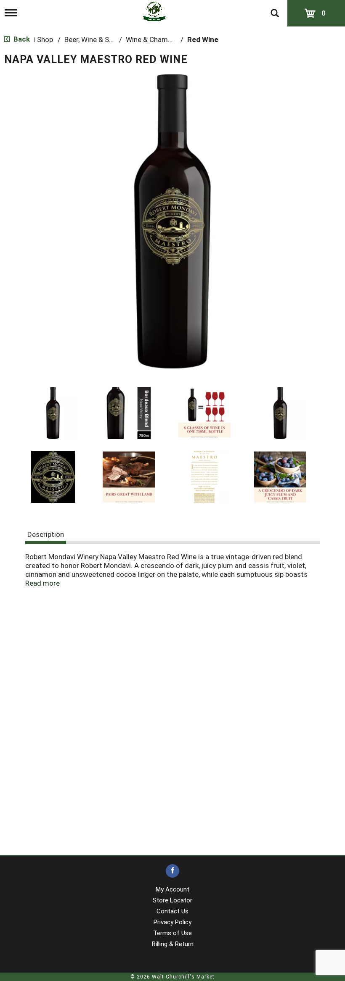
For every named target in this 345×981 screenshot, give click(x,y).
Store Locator (172, 900)
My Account (172, 889)
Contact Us (172, 911)
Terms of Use (172, 933)
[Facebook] (172, 871)
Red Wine (202, 39)
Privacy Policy (172, 922)
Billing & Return (173, 944)
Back (21, 39)
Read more (42, 583)
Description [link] (45, 534)
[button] (53, 413)
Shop (45, 39)
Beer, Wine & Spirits (94, 39)
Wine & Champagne (156, 39)
